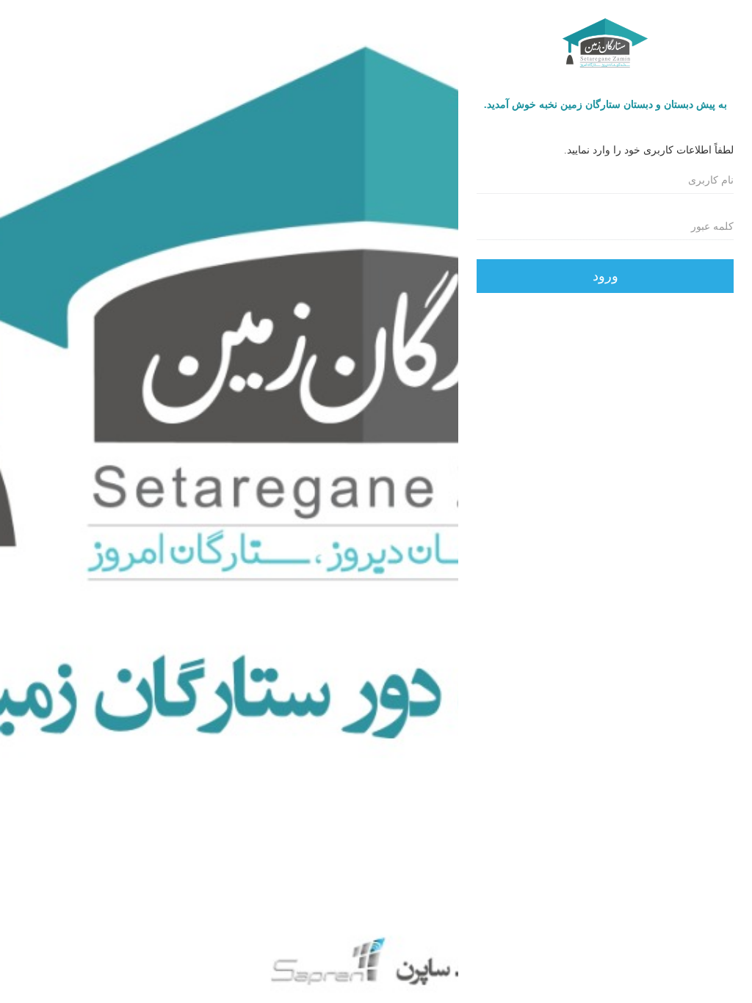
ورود (605, 276)
